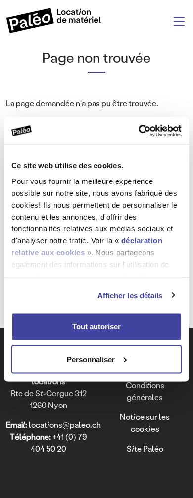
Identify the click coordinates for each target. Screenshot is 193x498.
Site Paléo (145, 448)
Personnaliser (91, 359)
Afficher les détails (130, 295)
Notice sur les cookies (145, 422)
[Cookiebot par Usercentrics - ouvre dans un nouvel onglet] (139, 130)
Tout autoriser (96, 326)
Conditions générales (145, 391)
